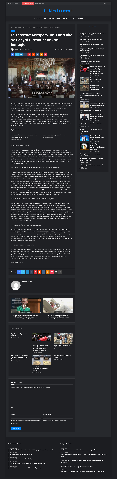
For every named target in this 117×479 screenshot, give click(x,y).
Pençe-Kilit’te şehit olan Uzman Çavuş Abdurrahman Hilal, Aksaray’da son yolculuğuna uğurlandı (41, 347)
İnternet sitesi (47, 414)
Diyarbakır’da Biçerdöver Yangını (19, 334)
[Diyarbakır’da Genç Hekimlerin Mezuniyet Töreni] (84, 138)
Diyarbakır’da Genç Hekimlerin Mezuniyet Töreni (97, 137)
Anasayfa (37, 18)
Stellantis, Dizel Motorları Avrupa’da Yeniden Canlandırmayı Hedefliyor (97, 146)
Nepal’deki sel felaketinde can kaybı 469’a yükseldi (97, 87)
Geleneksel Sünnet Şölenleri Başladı (54, 135)
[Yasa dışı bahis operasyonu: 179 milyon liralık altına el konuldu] (41, 360)
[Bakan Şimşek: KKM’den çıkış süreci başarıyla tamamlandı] (84, 117)
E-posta (13, 414)
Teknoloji (66, 18)
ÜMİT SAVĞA (17, 49)
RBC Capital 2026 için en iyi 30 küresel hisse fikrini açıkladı (91, 159)
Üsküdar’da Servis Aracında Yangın (62, 356)
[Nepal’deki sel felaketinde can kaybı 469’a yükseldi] (84, 88)
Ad (12, 408)
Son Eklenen (93, 27)
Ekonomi (51, 18)
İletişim (80, 18)
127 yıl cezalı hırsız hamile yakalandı (62, 346)
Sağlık (58, 18)
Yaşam (74, 18)
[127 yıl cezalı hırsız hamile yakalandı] (63, 338)
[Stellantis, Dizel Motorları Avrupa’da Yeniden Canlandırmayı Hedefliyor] (84, 146)
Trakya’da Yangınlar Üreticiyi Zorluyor (45, 3)
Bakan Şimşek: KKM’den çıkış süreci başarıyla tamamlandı (97, 116)
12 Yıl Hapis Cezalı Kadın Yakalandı (90, 154)
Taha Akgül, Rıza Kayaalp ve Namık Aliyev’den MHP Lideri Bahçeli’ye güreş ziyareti (20, 357)
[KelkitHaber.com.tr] (58, 11)
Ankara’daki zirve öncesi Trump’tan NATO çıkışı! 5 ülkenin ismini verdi (93, 34)
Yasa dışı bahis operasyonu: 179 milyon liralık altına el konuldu (41, 368)
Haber (44, 18)
